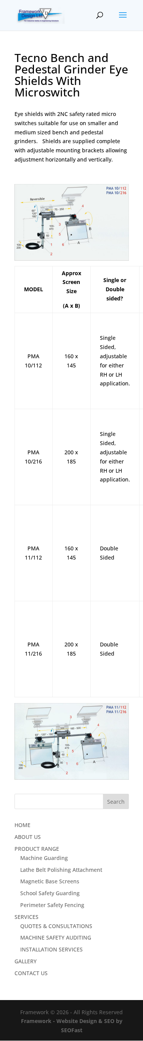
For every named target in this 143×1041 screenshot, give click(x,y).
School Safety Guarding (50, 893)
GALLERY (25, 961)
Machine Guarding (44, 858)
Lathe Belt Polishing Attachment (61, 869)
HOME (22, 825)
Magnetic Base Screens (49, 881)
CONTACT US (31, 973)
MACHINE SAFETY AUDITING (55, 937)
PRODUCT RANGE (36, 848)
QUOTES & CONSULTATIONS (56, 926)
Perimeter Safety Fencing (52, 905)
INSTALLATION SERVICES (51, 949)
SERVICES (26, 916)
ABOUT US (27, 836)
